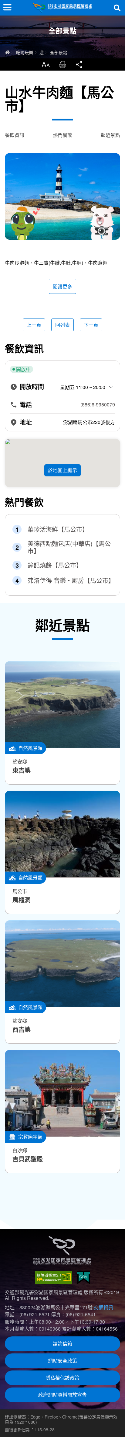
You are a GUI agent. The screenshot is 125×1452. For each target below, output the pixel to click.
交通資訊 (103, 1307)
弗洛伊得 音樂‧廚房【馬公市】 (70, 580)
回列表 (62, 324)
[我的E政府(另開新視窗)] (83, 1277)
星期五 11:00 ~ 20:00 (82, 387)
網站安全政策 (62, 1360)
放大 (45, 64)
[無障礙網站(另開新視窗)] (53, 1277)
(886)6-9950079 (97, 404)
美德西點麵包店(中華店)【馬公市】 (69, 547)
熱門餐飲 (62, 134)
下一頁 (91, 324)
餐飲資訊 (14, 134)
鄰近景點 (110, 134)
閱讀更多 (62, 286)
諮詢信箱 (62, 1343)
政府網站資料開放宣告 (62, 1394)
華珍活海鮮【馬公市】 (58, 529)
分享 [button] (79, 64)
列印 (62, 64)
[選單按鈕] (7, 7)
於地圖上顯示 (62, 470)
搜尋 (117, 8)
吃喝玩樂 (24, 52)
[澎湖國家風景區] (62, 7)
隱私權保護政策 (62, 1377)
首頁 (7, 52)
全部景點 (58, 52)
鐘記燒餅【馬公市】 (55, 565)
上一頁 (34, 324)
